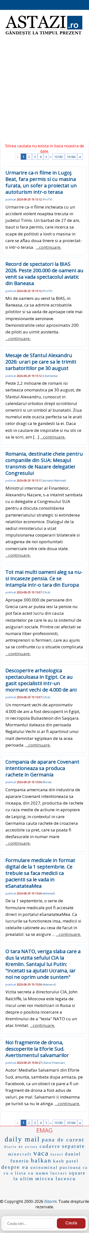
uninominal (44, 1167)
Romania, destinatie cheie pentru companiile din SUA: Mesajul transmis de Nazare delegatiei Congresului (44, 463)
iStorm (50, 1201)
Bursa (47, 782)
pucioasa (70, 1167)
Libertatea (50, 376)
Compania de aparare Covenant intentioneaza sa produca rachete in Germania (42, 768)
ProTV (47, 199)
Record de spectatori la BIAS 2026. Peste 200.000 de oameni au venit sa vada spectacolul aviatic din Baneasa (44, 274)
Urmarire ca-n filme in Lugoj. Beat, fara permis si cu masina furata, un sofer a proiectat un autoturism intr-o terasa (41, 182)
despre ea (15, 1167)
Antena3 (48, 893)
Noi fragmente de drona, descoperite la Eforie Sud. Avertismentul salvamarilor (37, 1049)
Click (46, 592)
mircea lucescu (55, 1178)
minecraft (20, 1154)
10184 (71, 156)
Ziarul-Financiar (53, 1062)
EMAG (44, 1130)
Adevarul (49, 984)
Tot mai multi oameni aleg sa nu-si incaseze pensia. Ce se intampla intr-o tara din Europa (44, 578)
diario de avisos (21, 1147)
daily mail (22, 1139)
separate (73, 1146)
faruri (56, 1154)
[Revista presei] (43, 34)
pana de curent (63, 1140)
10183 (58, 156)
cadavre (50, 1146)
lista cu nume (32, 1173)
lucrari (58, 1173)
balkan (41, 1160)
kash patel (66, 1160)
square (77, 1172)
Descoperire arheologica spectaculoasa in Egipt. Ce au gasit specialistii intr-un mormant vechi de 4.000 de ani (41, 680)
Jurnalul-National (54, 480)
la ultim (23, 1178)
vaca (41, 1153)
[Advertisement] (44, 91)
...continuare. (48, 247)
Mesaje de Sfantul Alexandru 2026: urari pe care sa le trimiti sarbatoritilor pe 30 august (40, 361)
